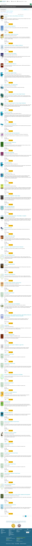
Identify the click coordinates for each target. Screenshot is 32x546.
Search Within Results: (20, 14)
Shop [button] (9, 1)
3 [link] (28, 516)
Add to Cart (10, 32)
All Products (2, 12)
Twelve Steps (10, 12)
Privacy (12, 543)
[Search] (31, 4)
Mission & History (3, 530)
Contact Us (2, 531)
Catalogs (10, 531)
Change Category (3, 9)
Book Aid (17, 530)
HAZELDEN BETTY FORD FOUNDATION (20, 537)
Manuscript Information (3, 532)
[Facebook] (27, 529)
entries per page (5, 14)
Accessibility (17, 543)
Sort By (25, 9)
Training (9, 530)
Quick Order (14, 1)
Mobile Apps (17, 531)
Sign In (25, 1)
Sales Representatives (11, 532)
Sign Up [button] (28, 532)
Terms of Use (8, 543)
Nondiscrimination (23, 543)
